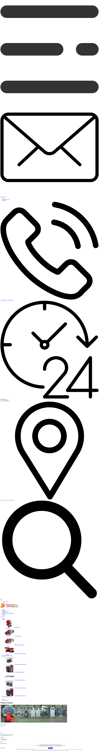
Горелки (3, 609)
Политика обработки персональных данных (38, 750)
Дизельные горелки (17, 636)
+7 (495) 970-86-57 (3, 300)
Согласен (50, 748)
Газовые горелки (17, 627)
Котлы (3, 610)
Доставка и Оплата (5, 199)
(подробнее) (59, 744)
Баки (3, 614)
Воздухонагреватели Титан (7, 696)
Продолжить (2, 725)
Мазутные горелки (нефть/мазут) (20, 653)
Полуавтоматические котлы (19, 672)
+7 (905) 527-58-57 (10, 300)
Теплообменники (5, 611)
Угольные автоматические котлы (20, 695)
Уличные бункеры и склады (7, 655)
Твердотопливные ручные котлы (20, 687)
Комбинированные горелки (19, 644)
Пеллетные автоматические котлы (20, 664)
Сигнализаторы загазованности (8, 613)
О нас (3, 198)
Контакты (4, 200)
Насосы (3, 612)
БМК (3, 618)
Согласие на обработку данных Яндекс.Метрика (75, 749)
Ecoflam (8, 628)
